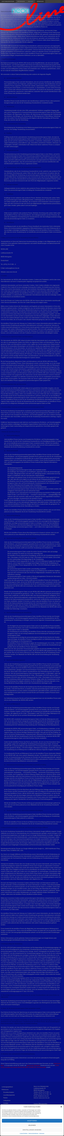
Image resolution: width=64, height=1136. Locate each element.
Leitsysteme (6, 1100)
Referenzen (21, 1)
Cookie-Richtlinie (24, 1133)
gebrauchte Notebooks (33, 1065)
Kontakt (31, 1)
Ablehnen (32, 1125)
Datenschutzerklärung (33, 1133)
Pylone (5, 1097)
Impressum (41, 1133)
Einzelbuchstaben (8, 1092)
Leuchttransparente (9, 1095)
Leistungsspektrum (8, 1)
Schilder (5, 1103)
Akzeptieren (32, 1120)
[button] (61, 1107)
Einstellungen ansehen (32, 1130)
